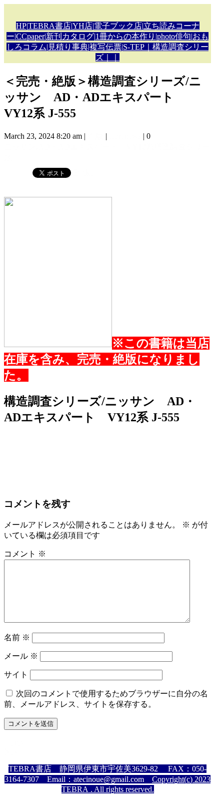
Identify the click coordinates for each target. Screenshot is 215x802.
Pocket (84, 172)
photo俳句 (174, 36)
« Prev (14, 742)
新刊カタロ (66, 36)
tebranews (125, 136)
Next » (15, 751)
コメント (25, 554)
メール (21, 656)
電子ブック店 (118, 26)
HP (21, 26)
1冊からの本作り (126, 36)
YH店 (82, 26)
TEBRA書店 (49, 26)
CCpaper (30, 36)
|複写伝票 (105, 47)
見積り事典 (68, 47)
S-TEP (133, 47)
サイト (16, 674)
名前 (17, 637)
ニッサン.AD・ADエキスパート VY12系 (79, 146)
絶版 (96, 136)
